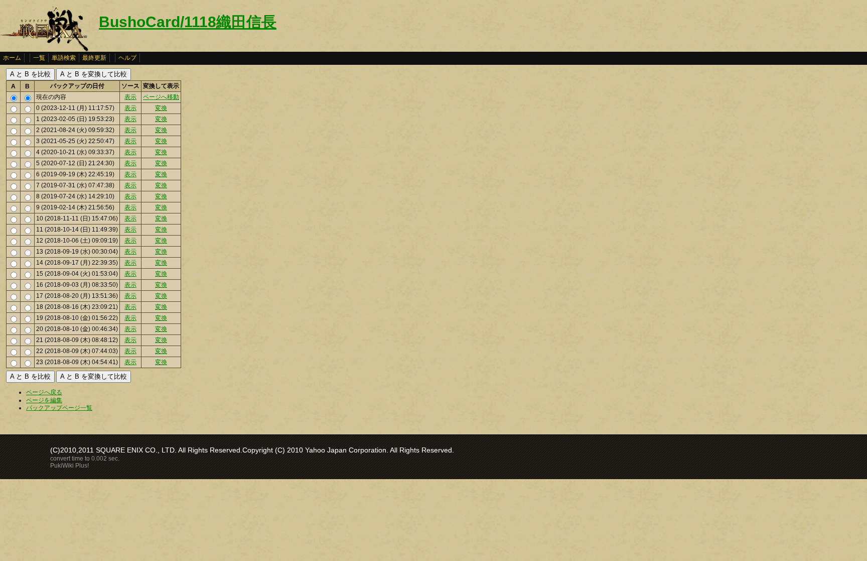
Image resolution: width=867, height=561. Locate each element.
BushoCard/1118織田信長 (187, 22)
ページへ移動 (161, 96)
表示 (130, 96)
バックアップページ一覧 (59, 407)
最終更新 (94, 57)
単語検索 (64, 57)
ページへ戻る (44, 392)
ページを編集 (44, 400)
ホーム (12, 57)
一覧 (39, 57)
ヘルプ (127, 57)
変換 (161, 107)
